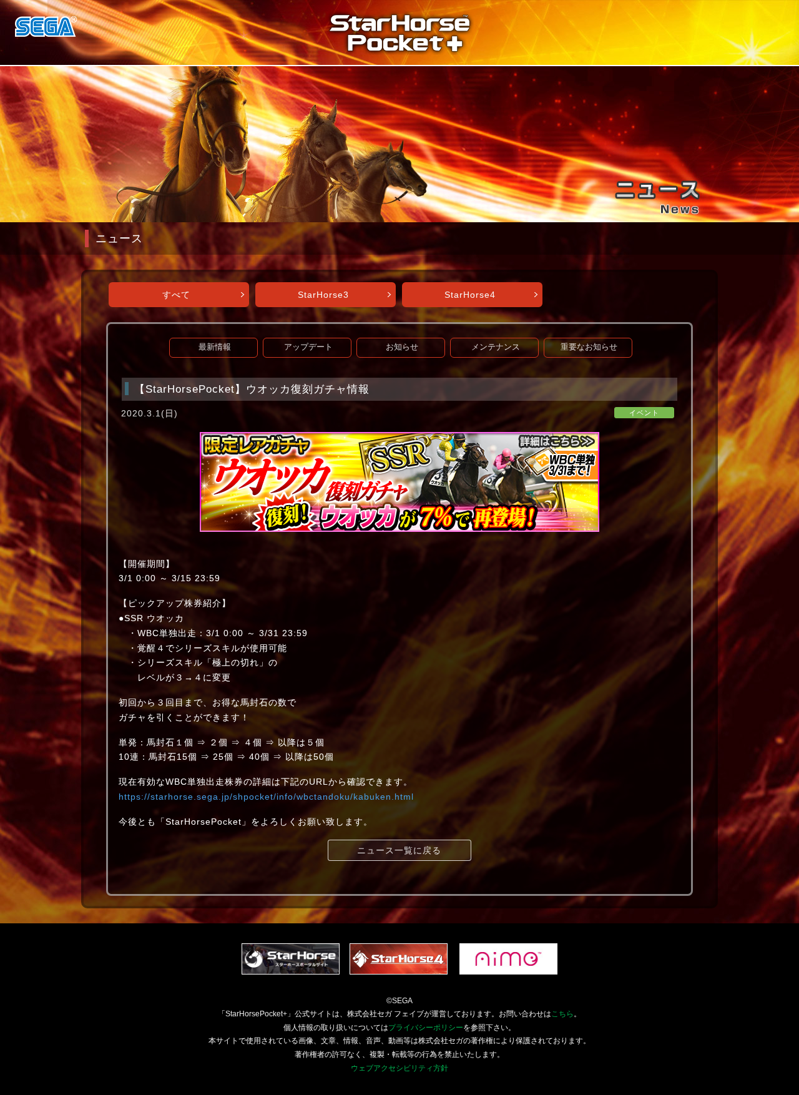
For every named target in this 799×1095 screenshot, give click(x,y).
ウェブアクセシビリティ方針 (399, 1068)
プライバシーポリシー (425, 1027)
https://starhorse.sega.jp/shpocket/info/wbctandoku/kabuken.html (266, 797)
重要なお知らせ (589, 347)
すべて (176, 295)
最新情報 (215, 347)
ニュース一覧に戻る (399, 850)
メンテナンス (495, 347)
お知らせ (402, 347)
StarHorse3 (323, 295)
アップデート (308, 347)
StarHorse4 (470, 295)
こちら (562, 1013)
